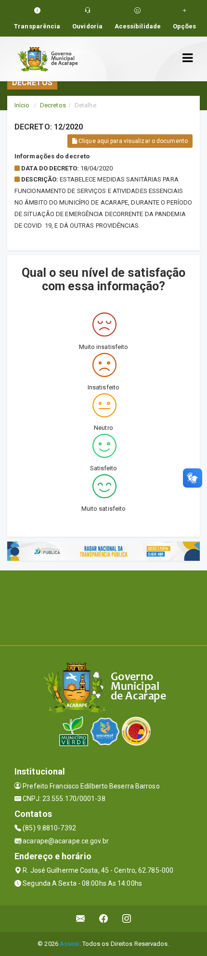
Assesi (69, 943)
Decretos (53, 105)
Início (22, 105)
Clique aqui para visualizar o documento (132, 141)
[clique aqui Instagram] (126, 918)
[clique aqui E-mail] (80, 918)
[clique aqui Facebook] (103, 918)
